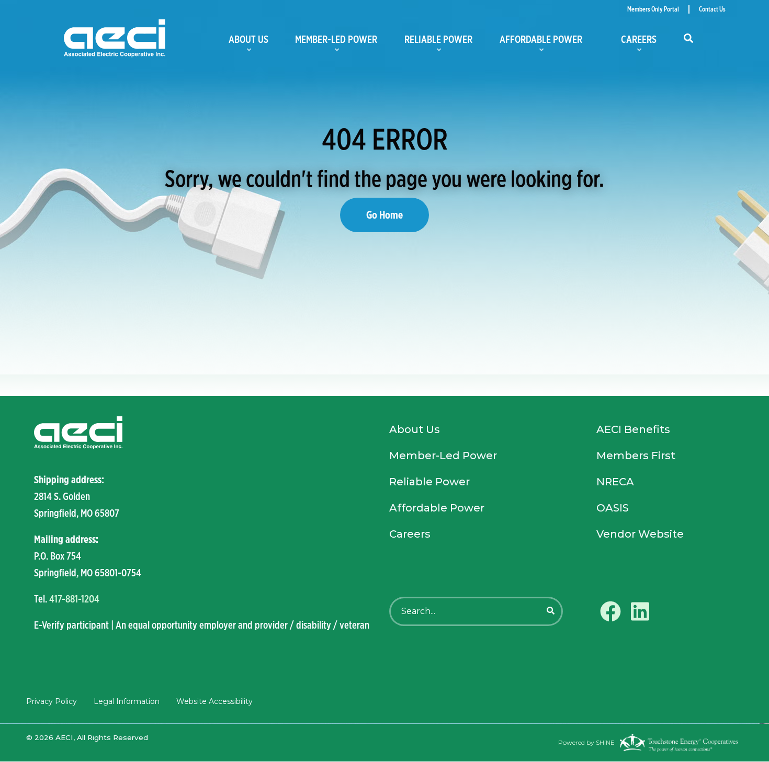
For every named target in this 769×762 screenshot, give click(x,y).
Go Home (384, 214)
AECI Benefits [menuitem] (633, 429)
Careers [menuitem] (629, 43)
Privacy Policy (51, 701)
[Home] (138, 39)
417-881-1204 (74, 599)
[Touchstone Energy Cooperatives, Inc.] (679, 742)
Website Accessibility (214, 701)
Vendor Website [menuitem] (640, 534)
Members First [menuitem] (635, 455)
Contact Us (712, 9)
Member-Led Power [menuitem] (334, 43)
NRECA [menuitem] (615, 481)
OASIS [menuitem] (612, 508)
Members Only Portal (653, 9)
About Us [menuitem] (246, 43)
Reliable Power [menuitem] (436, 43)
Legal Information (127, 701)
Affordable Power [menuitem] (538, 43)
